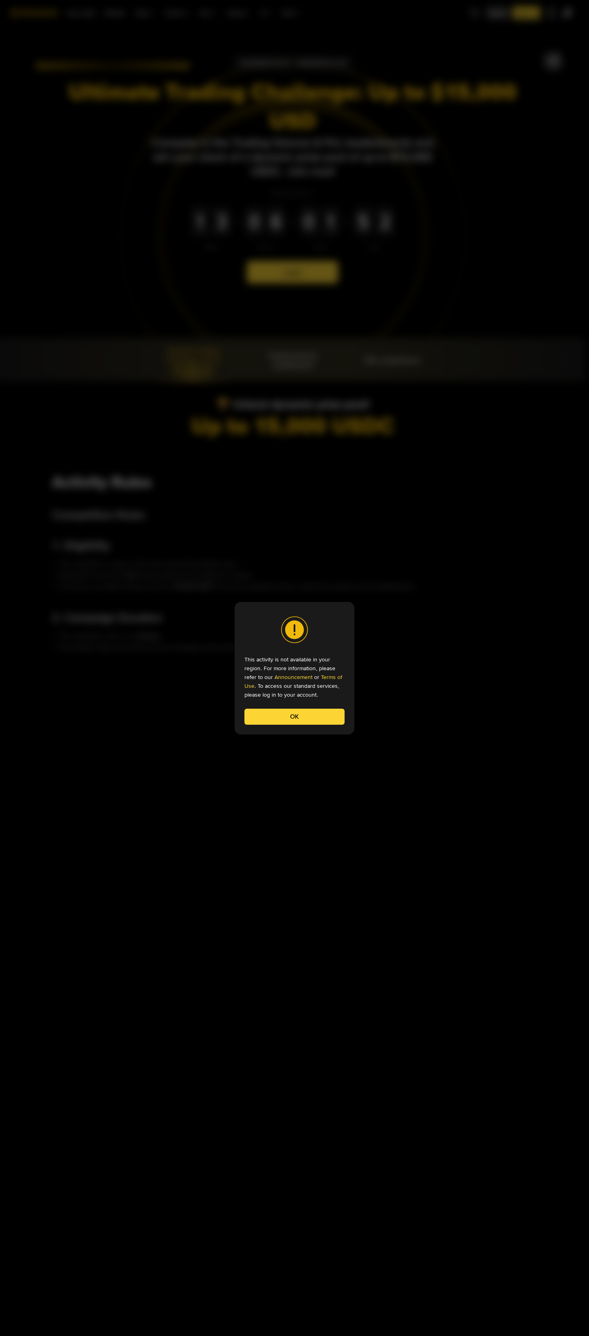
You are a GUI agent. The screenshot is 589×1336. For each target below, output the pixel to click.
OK (294, 716)
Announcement (293, 677)
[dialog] (294, 668)
